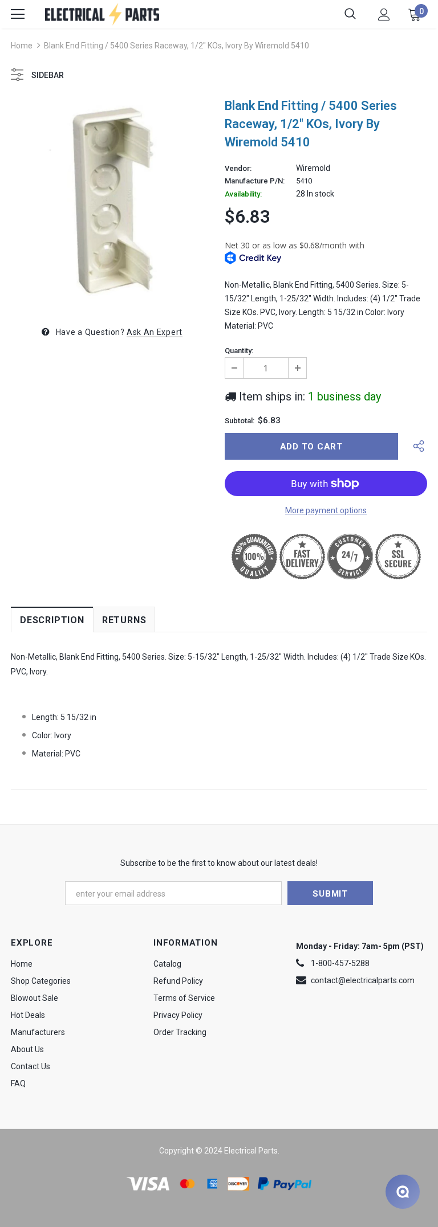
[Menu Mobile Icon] (18, 14)
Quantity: (239, 351)
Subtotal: (239, 421)
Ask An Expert (154, 332)
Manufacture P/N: (255, 181)
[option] (112, 202)
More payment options (326, 510)
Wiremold (313, 168)
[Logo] (102, 14)
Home (22, 45)
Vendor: (238, 168)
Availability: (243, 194)
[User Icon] (384, 15)
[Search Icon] (350, 14)
